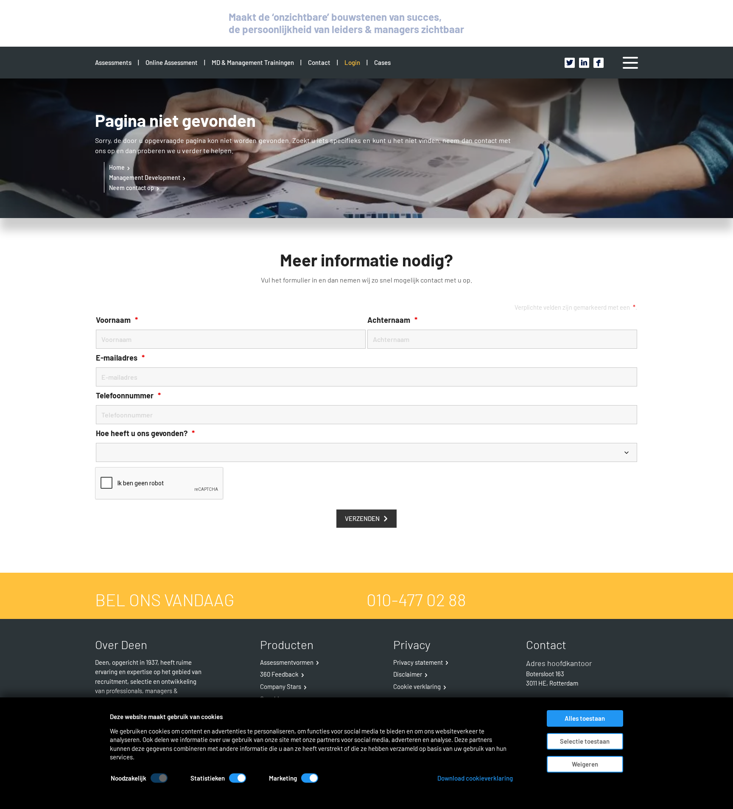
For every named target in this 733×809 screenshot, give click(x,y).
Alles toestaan (585, 718)
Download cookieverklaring (475, 778)
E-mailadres (120, 357)
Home (117, 167)
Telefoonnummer (128, 395)
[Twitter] (570, 63)
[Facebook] (598, 63)
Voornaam (117, 320)
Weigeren (585, 764)
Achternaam (392, 320)
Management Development (144, 177)
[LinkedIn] (584, 63)
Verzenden (362, 518)
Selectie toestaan (585, 741)
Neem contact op (131, 187)
